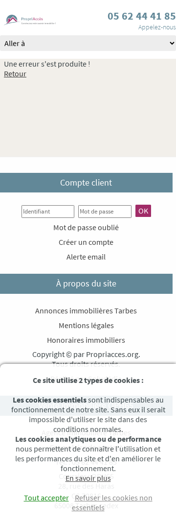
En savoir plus (88, 478)
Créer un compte (86, 242)
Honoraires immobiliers (86, 340)
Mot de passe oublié (86, 227)
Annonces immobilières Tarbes (86, 310)
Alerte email (86, 257)
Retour (15, 73)
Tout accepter (46, 497)
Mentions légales (86, 325)
